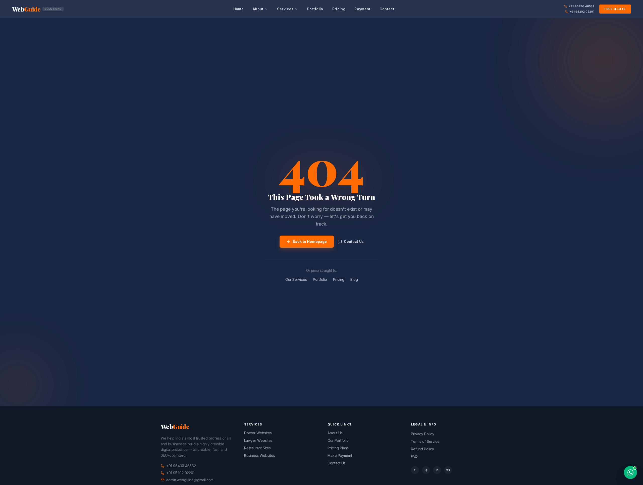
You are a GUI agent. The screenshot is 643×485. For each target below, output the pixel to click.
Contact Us (354, 241)
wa (448, 469)
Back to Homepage (310, 241)
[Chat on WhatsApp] (630, 472)
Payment (362, 9)
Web (37, 9)
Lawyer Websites (258, 440)
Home (238, 9)
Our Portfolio (338, 440)
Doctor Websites (258, 433)
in (437, 469)
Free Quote (615, 9)
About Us (335, 433)
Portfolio (315, 9)
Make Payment (340, 455)
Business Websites (259, 455)
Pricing (338, 9)
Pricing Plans (338, 448)
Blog (354, 279)
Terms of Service (425, 441)
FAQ (414, 456)
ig (426, 469)
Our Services (296, 279)
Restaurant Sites (257, 448)
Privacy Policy (422, 434)
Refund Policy (422, 449)
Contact (387, 9)
